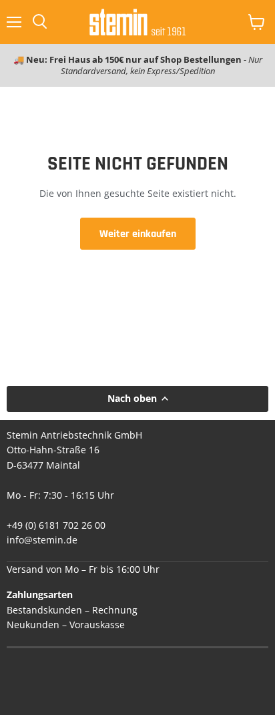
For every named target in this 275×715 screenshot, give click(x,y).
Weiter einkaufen (137, 233)
